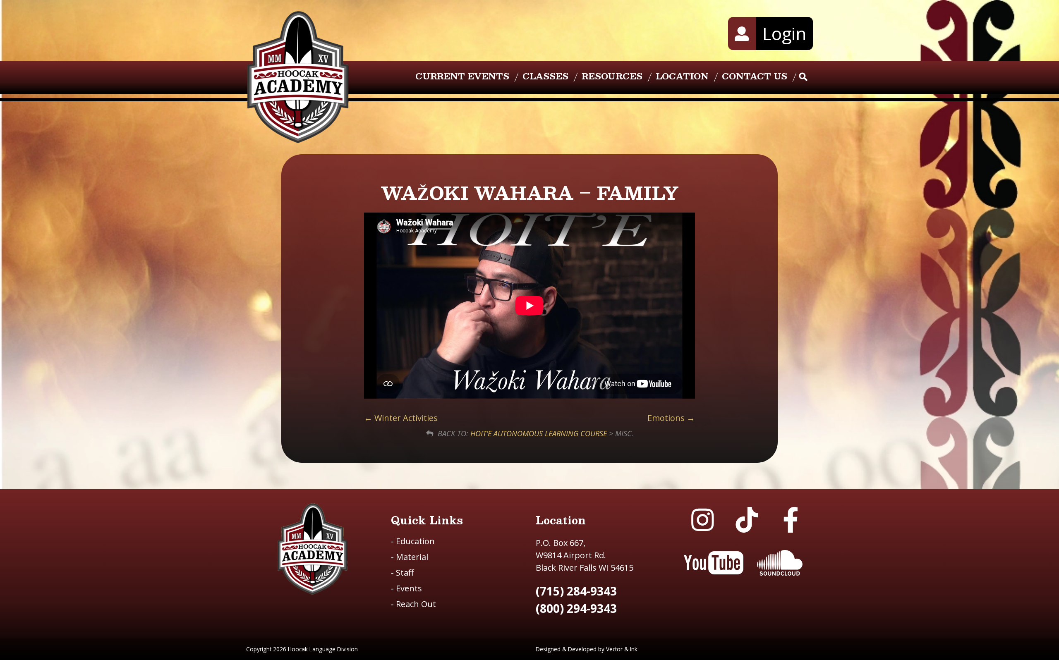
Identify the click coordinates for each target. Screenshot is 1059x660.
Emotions (667, 417)
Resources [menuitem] (612, 76)
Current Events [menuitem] (462, 76)
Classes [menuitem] (545, 76)
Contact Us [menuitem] (754, 76)
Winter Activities (405, 417)
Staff (402, 572)
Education (413, 541)
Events (406, 588)
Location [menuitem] (682, 76)
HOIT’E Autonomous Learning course (538, 433)
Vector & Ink (621, 649)
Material (409, 556)
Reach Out (413, 604)
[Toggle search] (803, 77)
